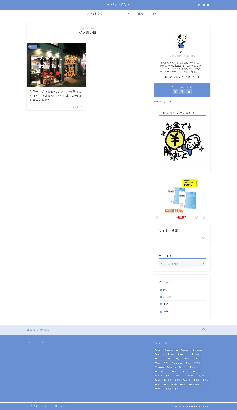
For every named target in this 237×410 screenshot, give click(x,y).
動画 (197, 380)
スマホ (114, 13)
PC (128, 13)
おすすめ (172, 367)
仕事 (192, 376)
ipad (179, 359)
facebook (160, 355)
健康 (159, 380)
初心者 (188, 380)
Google (197, 355)
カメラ (176, 371)
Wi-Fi (198, 363)
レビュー (181, 376)
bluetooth (198, 350)
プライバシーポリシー (39, 406)
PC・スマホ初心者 (92, 13)
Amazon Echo (172, 350)
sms (189, 363)
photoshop (178, 363)
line (199, 359)
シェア (187, 371)
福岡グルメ (195, 384)
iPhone (189, 359)
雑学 (154, 13)
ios (171, 359)
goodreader (184, 355)
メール (159, 376)
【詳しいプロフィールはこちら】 (182, 77)
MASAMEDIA (119, 4)
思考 (206, 380)
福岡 (184, 384)
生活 (140, 13)
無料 (175, 384)
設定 (169, 389)
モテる (170, 376)
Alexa (159, 350)
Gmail (172, 355)
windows (160, 367)
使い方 (201, 376)
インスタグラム (163, 371)
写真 (178, 380)
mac (158, 363)
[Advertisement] (51, 364)
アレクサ (195, 367)
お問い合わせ (59, 406)
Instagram (161, 359)
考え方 (159, 389)
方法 (159, 384)
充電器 (168, 380)
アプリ (183, 367)
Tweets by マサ (162, 101)
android (186, 350)
